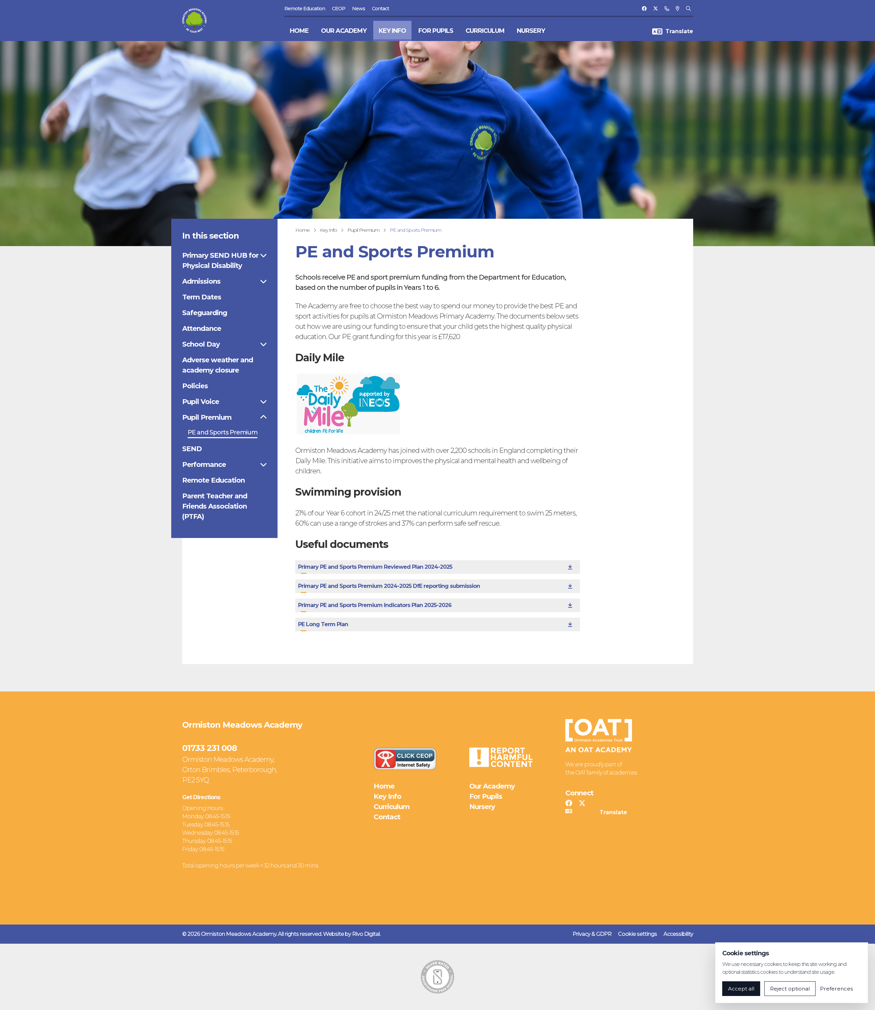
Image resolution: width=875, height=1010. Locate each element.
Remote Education (304, 8)
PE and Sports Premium (415, 230)
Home (299, 31)
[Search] (688, 8)
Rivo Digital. (366, 934)
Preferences (836, 988)
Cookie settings (637, 934)
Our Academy (343, 31)
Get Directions (201, 797)
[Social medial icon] (582, 803)
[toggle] (263, 255)
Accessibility (678, 934)
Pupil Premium (363, 230)
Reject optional (790, 988)
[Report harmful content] (500, 757)
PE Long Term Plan (323, 624)
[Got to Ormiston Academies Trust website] (598, 735)
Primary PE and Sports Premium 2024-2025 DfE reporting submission (389, 586)
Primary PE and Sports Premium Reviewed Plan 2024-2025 (375, 567)
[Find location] (677, 8)
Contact (380, 8)
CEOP (338, 8)
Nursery (531, 31)
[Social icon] (644, 8)
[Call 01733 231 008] (666, 8)
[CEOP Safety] (405, 759)
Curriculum (485, 31)
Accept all (741, 988)
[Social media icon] (568, 803)
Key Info (392, 31)
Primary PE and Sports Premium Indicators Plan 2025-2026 (375, 605)
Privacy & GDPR (592, 934)
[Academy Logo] (198, 20)
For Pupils (435, 31)
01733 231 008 (209, 748)
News (358, 8)
